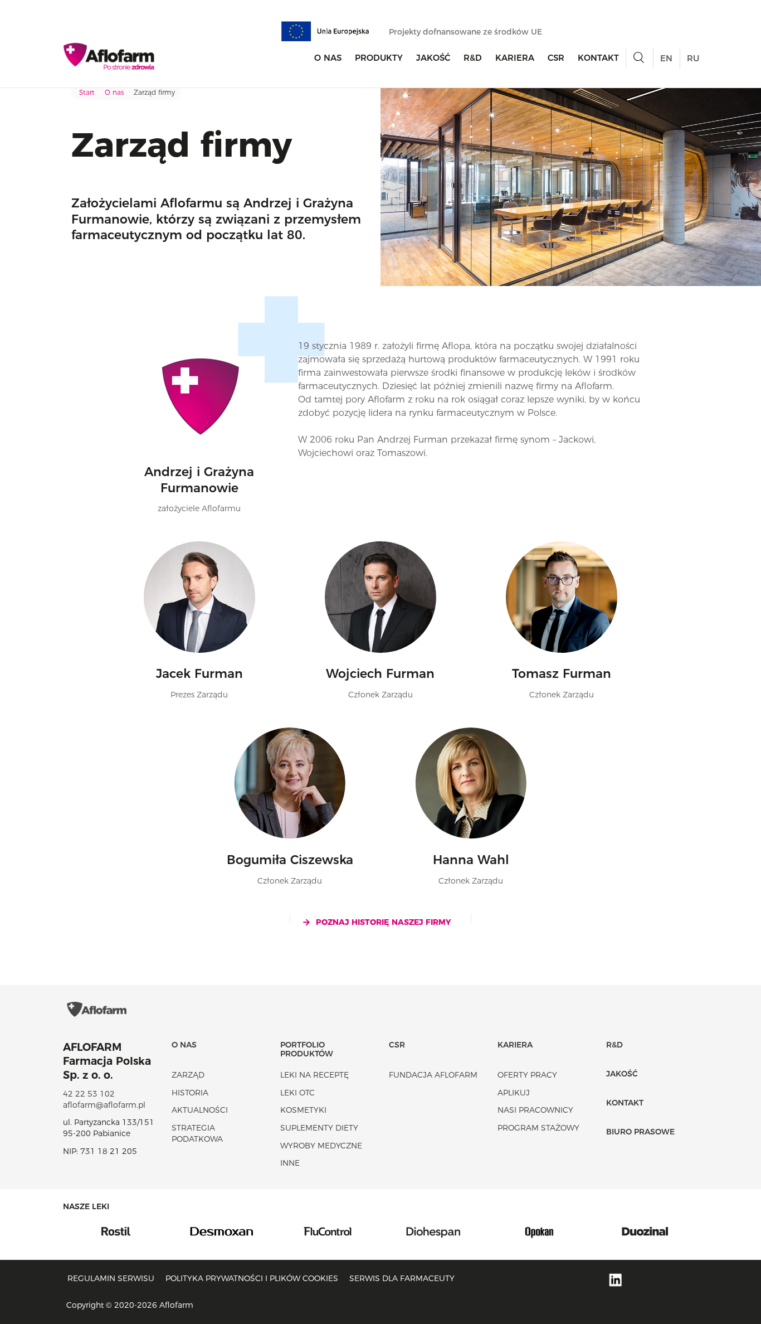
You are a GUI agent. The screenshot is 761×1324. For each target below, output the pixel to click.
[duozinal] (573, 1230)
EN (666, 58)
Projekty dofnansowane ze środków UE (466, 32)
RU (693, 58)
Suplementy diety (319, 1128)
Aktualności (200, 1110)
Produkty (379, 57)
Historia (190, 1093)
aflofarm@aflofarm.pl (104, 1105)
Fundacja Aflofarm (433, 1075)
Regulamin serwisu (110, 1278)
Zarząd (188, 1075)
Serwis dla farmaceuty (402, 1278)
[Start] (109, 56)
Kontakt (598, 57)
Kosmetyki (303, 1110)
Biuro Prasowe (640, 1132)
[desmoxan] (149, 1230)
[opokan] (467, 1230)
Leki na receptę (314, 1075)
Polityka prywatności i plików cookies (251, 1278)
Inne (290, 1163)
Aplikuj (513, 1093)
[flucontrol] (255, 1230)
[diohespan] (361, 1230)
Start (87, 92)
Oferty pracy (527, 1075)
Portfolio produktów (306, 1049)
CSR (556, 57)
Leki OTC (297, 1093)
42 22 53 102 (89, 1094)
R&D (473, 57)
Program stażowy (538, 1128)
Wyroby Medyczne (321, 1146)
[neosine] (678, 1230)
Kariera (514, 57)
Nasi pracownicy (535, 1110)
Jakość (433, 57)
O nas (328, 57)
